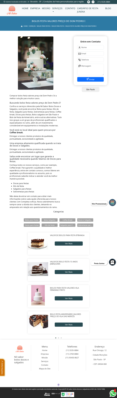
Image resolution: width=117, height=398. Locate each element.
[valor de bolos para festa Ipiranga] (38, 242)
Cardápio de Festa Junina (87, 10)
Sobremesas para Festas (85, 225)
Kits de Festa (50, 225)
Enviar (92, 79)
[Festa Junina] (112, 262)
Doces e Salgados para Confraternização (85, 220)
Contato (70, 8)
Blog (108, 8)
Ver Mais (69, 243)
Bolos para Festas (32, 220)
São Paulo (90, 89)
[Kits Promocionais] (112, 202)
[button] (55, 338)
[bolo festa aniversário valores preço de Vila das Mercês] (38, 321)
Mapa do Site (44, 368)
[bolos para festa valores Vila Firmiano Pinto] (38, 295)
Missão (46, 8)
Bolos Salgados (49, 220)
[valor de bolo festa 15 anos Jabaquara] (38, 269)
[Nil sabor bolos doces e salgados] (12, 10)
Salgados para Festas (67, 225)
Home (25, 8)
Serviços (57, 8)
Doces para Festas (32, 225)
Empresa (35, 8)
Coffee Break (67, 220)
